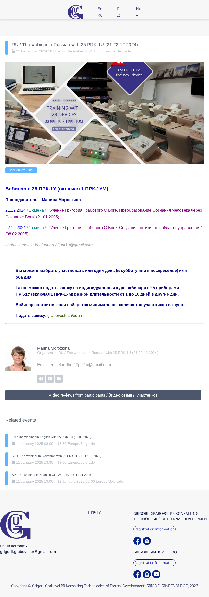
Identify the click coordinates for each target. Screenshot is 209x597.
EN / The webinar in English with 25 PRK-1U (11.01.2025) (52, 437)
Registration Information (154, 529)
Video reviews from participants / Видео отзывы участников (103, 395)
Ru (100, 15)
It (118, 15)
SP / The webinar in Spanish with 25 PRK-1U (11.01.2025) (52, 475)
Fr (119, 8)
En (100, 8)
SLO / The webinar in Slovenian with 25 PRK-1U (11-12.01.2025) (56, 456)
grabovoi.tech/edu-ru (66, 315)
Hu (138, 8)
